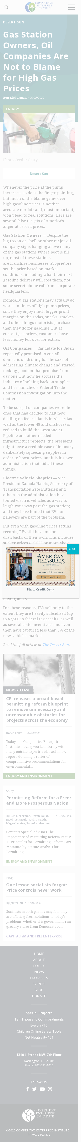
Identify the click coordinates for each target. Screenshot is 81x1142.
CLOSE (73, 549)
